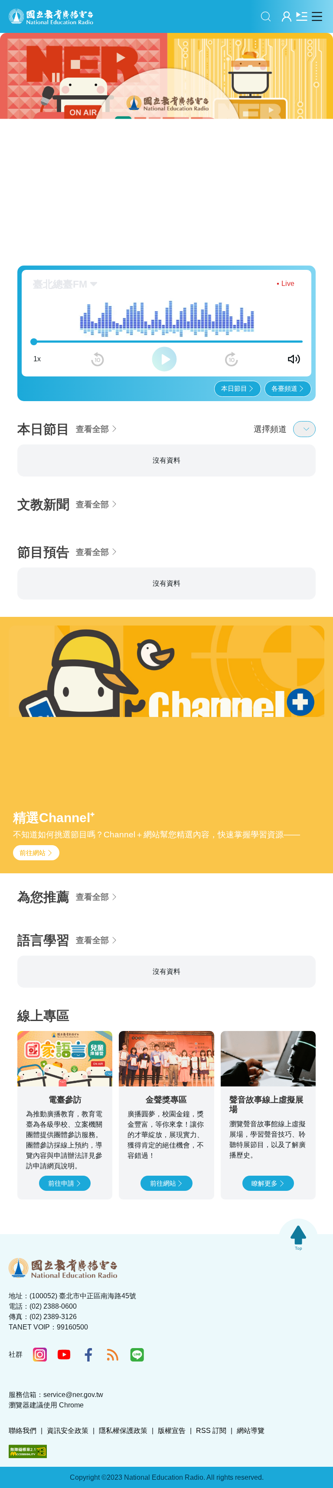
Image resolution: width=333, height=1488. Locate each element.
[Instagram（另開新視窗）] (40, 1355)
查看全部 (92, 429)
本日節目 (234, 388)
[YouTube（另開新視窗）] (64, 1354)
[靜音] (294, 359)
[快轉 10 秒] (231, 359)
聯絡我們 (22, 1430)
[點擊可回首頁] (51, 16)
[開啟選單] (316, 16)
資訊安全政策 (67, 1430)
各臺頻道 (284, 388)
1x (37, 359)
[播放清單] (301, 16)
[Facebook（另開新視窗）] (88, 1355)
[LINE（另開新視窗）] (137, 1355)
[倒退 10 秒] (97, 359)
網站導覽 (250, 1430)
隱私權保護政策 (123, 1430)
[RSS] (113, 1355)
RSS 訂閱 (211, 1430)
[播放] (164, 359)
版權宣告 (172, 1430)
